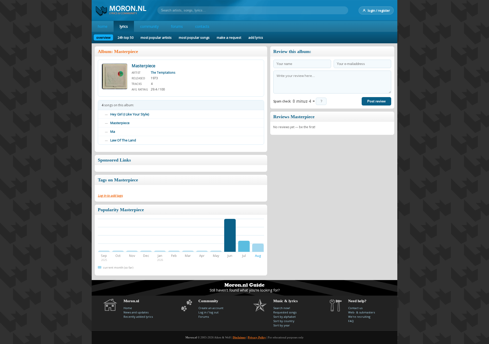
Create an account (210, 308)
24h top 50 (125, 37)
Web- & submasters (361, 312)
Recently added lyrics (138, 317)
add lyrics (255, 37)
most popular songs (194, 37)
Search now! (281, 308)
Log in (202, 312)
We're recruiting (359, 317)
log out (214, 312)
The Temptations (163, 72)
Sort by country (283, 321)
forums (177, 26)
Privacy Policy (257, 337)
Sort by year (281, 325)
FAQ (351, 321)
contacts (202, 26)
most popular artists (156, 37)
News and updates (136, 312)
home (102, 26)
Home (128, 308)
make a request (229, 37)
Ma (112, 131)
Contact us (355, 308)
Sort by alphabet (284, 317)
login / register (379, 10)
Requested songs (284, 312)
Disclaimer (239, 337)
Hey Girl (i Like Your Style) (129, 114)
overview (103, 37)
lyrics (124, 26)
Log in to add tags (110, 195)
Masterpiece (120, 123)
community (149, 26)
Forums (203, 317)
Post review (376, 101)
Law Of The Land (123, 140)
